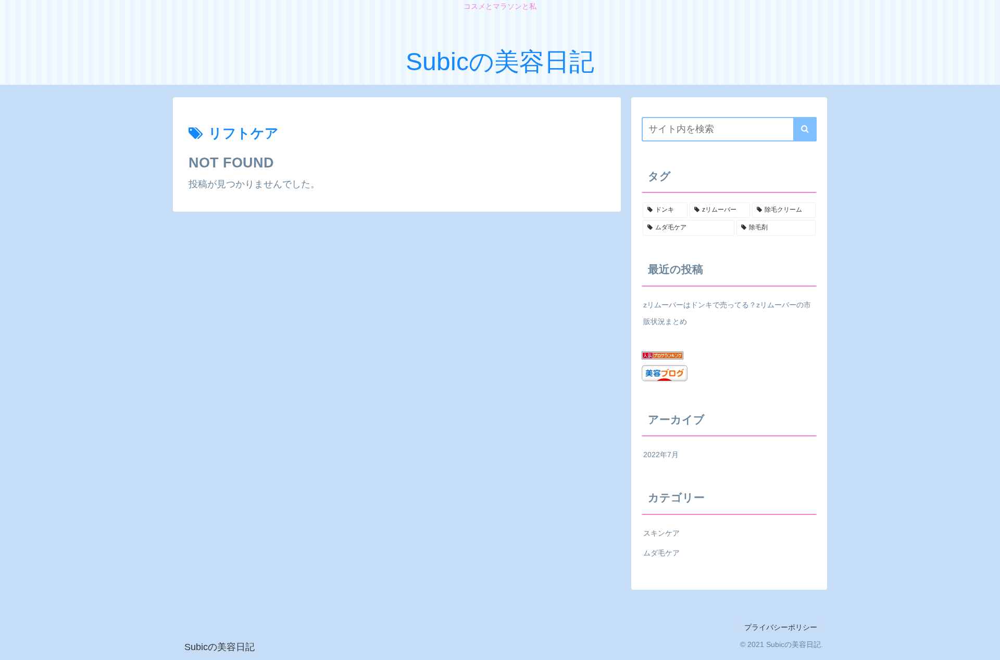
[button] (805, 129)
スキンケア (661, 533)
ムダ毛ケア (661, 553)
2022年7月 (661, 454)
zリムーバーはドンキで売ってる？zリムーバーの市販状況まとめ (727, 313)
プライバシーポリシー (780, 627)
